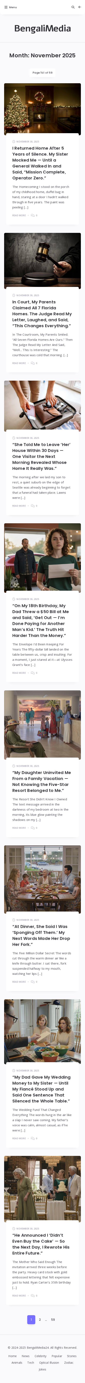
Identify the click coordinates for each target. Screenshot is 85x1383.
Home (12, 1356)
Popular (57, 1356)
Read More (19, 215)
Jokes (42, 1369)
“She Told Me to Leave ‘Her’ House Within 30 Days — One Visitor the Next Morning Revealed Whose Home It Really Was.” (41, 456)
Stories (72, 1356)
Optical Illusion (49, 1363)
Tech (30, 1363)
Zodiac (68, 1363)
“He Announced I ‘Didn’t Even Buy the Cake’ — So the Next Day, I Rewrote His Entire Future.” (41, 1244)
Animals (17, 1363)
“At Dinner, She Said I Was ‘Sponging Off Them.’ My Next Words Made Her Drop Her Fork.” (41, 935)
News (26, 1356)
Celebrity (41, 1356)
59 (53, 1320)
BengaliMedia (42, 28)
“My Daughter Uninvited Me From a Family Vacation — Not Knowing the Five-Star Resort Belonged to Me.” (41, 781)
